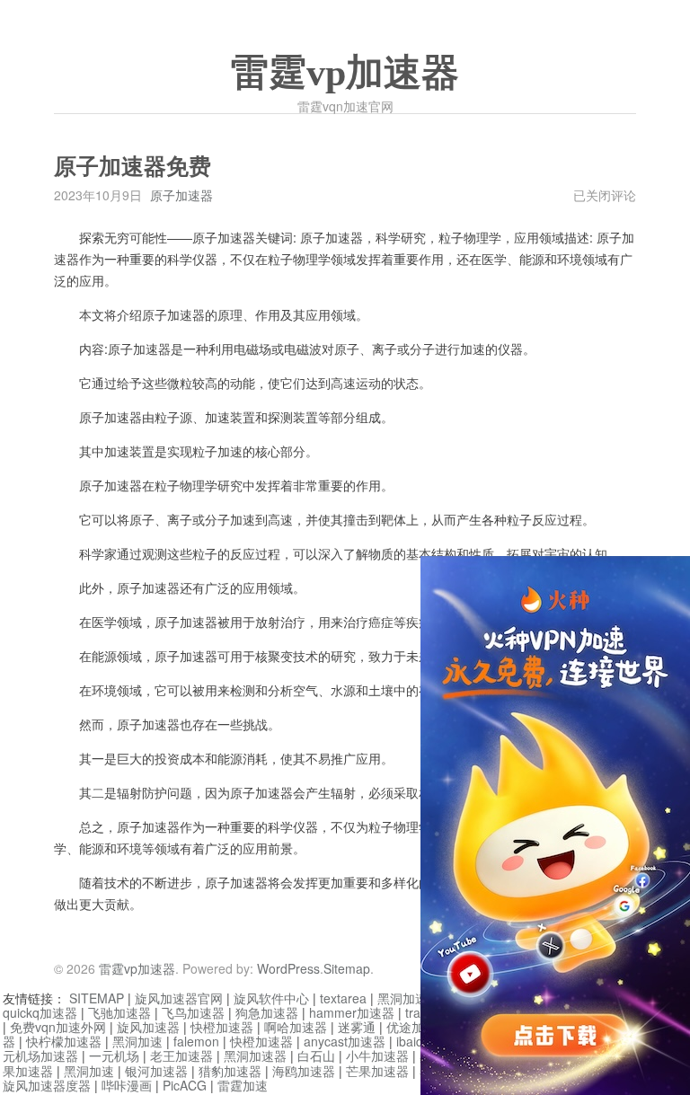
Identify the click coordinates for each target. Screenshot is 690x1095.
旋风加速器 (148, 1027)
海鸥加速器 (303, 1071)
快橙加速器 (221, 1027)
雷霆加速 (242, 1085)
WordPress (288, 968)
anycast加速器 (344, 1041)
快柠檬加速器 (64, 1041)
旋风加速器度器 (47, 1085)
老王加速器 (181, 1055)
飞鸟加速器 (193, 1012)
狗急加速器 (266, 1012)
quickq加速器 (40, 1012)
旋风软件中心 (271, 998)
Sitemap (346, 968)
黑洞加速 (137, 1041)
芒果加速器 (377, 1071)
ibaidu (413, 1041)
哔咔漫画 (127, 1085)
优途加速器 (417, 1027)
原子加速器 (181, 195)
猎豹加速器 (230, 1071)
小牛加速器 (377, 1055)
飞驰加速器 (119, 1012)
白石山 (316, 1055)
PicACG (185, 1085)
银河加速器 (156, 1071)
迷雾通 (357, 1027)
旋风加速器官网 (179, 998)
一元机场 (114, 1055)
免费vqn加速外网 (58, 1027)
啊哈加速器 (295, 1027)
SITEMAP (96, 998)
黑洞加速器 (408, 998)
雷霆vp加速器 (345, 72)
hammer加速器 (351, 1012)
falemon (196, 1041)
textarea (343, 998)
